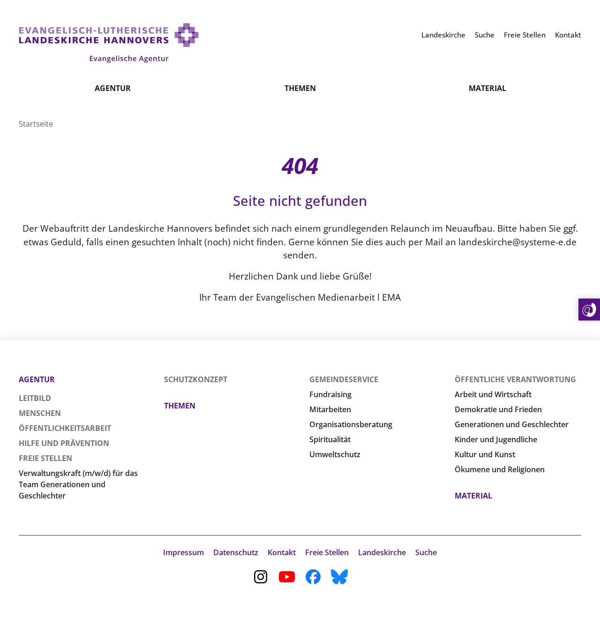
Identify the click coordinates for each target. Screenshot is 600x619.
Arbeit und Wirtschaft (493, 394)
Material (487, 88)
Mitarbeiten (330, 409)
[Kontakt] (589, 310)
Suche (426, 552)
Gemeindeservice (343, 379)
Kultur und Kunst (485, 454)
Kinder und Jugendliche (496, 439)
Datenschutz (235, 552)
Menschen (40, 413)
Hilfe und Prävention (64, 443)
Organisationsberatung (350, 424)
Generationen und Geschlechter (512, 424)
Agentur (113, 88)
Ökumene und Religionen (500, 469)
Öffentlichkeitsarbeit (65, 428)
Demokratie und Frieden (498, 409)
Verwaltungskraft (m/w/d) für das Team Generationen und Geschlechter (78, 484)
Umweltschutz (334, 454)
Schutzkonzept (195, 379)
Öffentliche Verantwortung (515, 379)
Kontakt (282, 552)
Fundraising (330, 394)
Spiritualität (330, 439)
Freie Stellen (45, 458)
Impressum (183, 552)
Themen (300, 88)
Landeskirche (382, 552)
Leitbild (35, 398)
